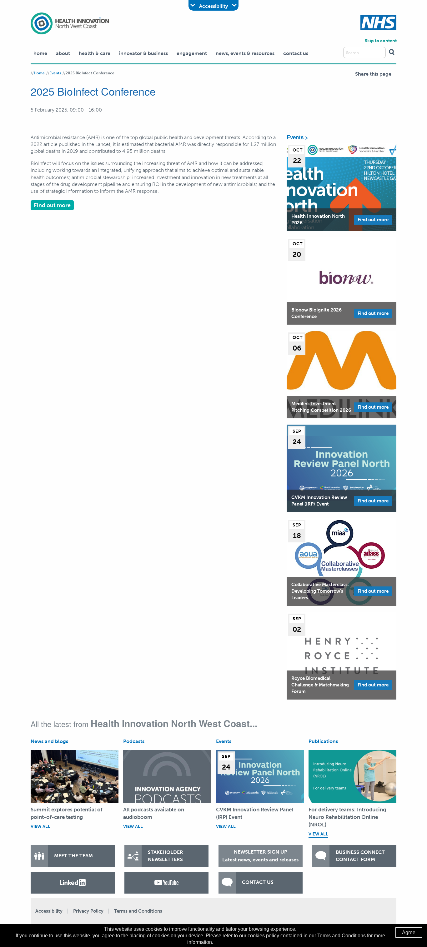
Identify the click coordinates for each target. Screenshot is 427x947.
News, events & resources (245, 53)
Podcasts (133, 741)
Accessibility (49, 911)
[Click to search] (391, 52)
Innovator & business (143, 53)
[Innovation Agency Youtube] (166, 883)
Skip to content (381, 40)
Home (40, 53)
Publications (323, 741)
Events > (297, 137)
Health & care (94, 53)
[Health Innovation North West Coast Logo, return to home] (70, 23)
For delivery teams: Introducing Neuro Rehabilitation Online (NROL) (347, 817)
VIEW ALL (40, 826)
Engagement (192, 53)
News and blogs (49, 741)
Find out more (52, 205)
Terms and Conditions (138, 911)
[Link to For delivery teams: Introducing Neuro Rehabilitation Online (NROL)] (352, 776)
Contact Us (295, 53)
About (63, 53)
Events (55, 73)
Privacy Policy (88, 911)
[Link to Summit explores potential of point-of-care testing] (74, 776)
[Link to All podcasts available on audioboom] (167, 776)
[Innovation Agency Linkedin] (73, 883)
